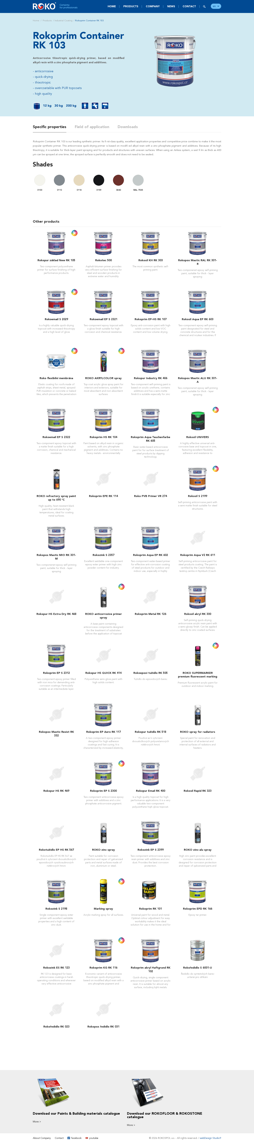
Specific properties (49, 126)
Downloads (127, 126)
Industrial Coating (63, 20)
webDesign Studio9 (210, 1138)
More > (37, 1121)
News (171, 6)
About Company (42, 1138)
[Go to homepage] (55, 6)
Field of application (92, 126)
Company (153, 6)
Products (130, 6)
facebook (76, 1138)
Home (112, 6)
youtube (93, 1138)
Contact (189, 6)
